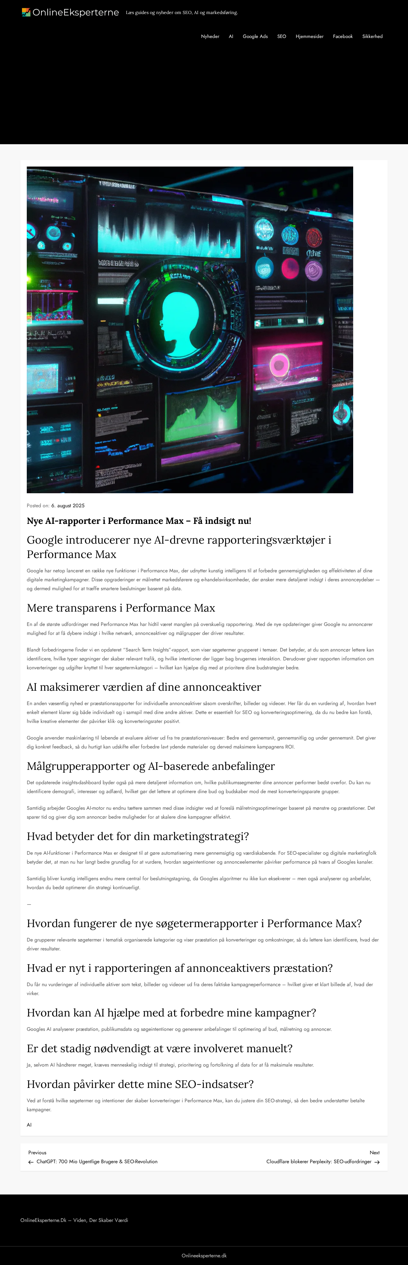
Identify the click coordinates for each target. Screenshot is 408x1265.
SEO (281, 36)
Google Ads (255, 36)
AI (231, 36)
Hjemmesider (310, 36)
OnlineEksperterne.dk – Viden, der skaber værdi (74, 1220)
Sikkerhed (372, 36)
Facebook (343, 36)
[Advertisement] (204, 96)
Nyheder (210, 36)
